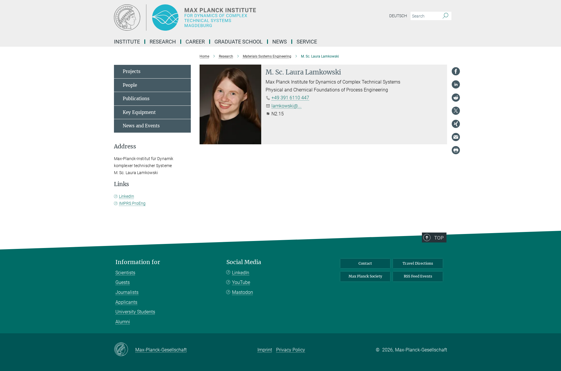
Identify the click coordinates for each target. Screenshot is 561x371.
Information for (137, 262)
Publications (136, 98)
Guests (122, 282)
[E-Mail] (455, 137)
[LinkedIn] (455, 84)
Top (439, 238)
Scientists (125, 272)
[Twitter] (455, 110)
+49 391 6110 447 (290, 97)
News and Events (141, 126)
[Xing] (455, 123)
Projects (132, 71)
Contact (365, 263)
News (279, 41)
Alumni (122, 322)
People (130, 85)
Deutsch (398, 15)
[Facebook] (455, 71)
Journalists (126, 292)
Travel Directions (418, 263)
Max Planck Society (365, 276)
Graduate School (238, 41)
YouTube (241, 282)
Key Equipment (139, 112)
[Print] (455, 150)
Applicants (126, 302)
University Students (135, 312)
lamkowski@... (286, 106)
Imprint (264, 350)
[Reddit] (455, 97)
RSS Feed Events (418, 276)
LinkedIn (126, 196)
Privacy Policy (290, 350)
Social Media (243, 262)
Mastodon (242, 292)
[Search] (445, 16)
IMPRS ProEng (132, 203)
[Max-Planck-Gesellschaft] (124, 350)
